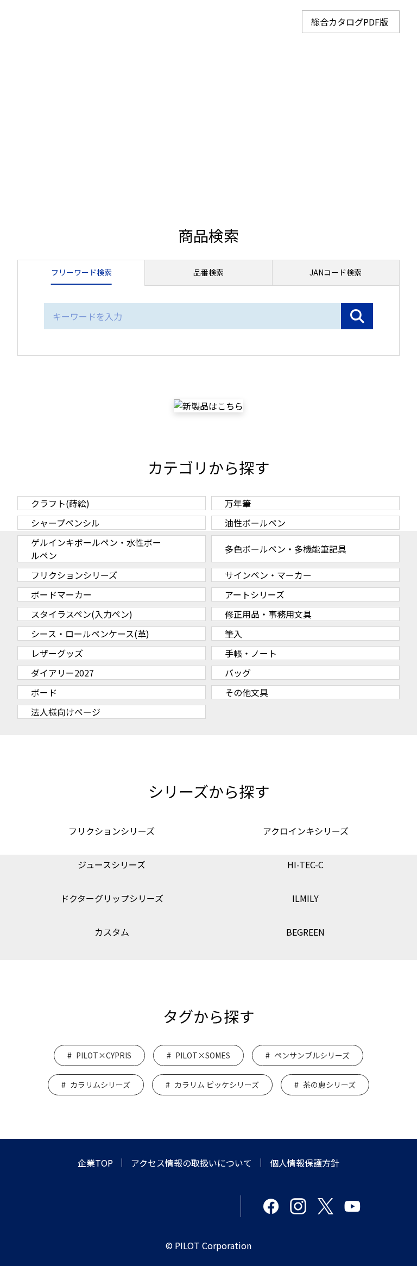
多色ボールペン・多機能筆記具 (285, 548)
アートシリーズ (255, 594)
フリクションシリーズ (74, 574)
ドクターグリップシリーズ (111, 898)
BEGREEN (305, 931)
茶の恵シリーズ (329, 1084)
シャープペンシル (65, 522)
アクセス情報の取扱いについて (191, 1162)
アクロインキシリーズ (306, 830)
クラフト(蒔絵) (60, 503)
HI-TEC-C (305, 864)
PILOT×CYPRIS (103, 1055)
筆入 (233, 633)
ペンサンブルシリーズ (312, 1055)
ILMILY (305, 898)
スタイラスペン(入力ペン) (81, 614)
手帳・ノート (251, 653)
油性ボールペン (255, 522)
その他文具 (246, 692)
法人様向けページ (65, 711)
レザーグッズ (57, 653)
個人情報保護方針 (304, 1162)
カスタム (111, 931)
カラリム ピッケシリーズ (216, 1084)
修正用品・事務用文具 (268, 614)
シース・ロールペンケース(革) (90, 633)
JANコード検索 (335, 272)
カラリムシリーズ (100, 1084)
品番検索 (208, 272)
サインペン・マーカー (268, 574)
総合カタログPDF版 (349, 21)
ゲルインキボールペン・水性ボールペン (96, 549)
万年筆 (238, 503)
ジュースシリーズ (112, 864)
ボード (44, 692)
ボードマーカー (61, 594)
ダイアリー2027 (62, 672)
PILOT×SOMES (202, 1055)
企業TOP (95, 1162)
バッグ (238, 672)
